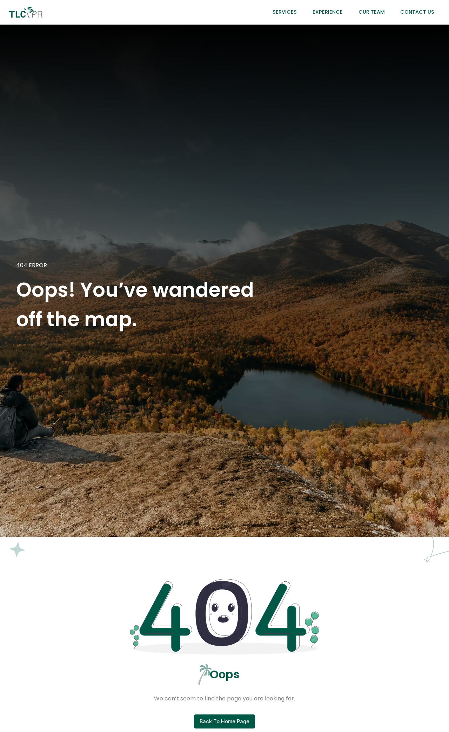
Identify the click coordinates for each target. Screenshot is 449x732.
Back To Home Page (224, 721)
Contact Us (417, 11)
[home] (25, 12)
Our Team (371, 11)
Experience (328, 11)
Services (285, 11)
